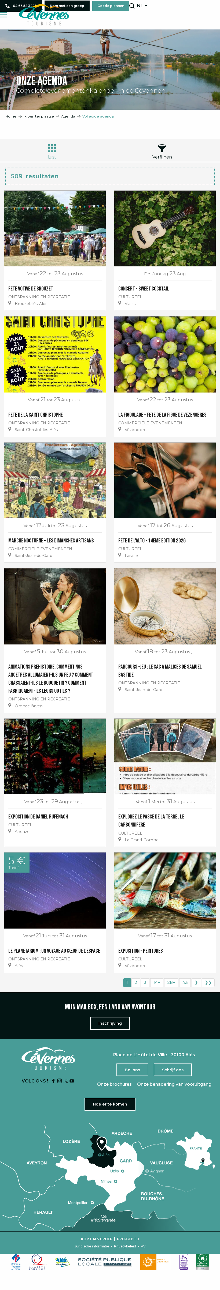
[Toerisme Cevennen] (44, 14)
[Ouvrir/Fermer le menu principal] (3, 14)
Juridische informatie (92, 1246)
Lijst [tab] (52, 157)
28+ (171, 982)
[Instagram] (59, 1081)
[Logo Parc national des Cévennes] (155, 1262)
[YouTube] (72, 1081)
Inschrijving (110, 1023)
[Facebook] (53, 1081)
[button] (131, 6)
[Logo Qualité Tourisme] (38, 1262)
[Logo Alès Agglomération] (62, 1262)
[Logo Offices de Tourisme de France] (16, 1262)
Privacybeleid (125, 1246)
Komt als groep (96, 1239)
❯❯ (208, 982)
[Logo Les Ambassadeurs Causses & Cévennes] (183, 1262)
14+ (156, 982)
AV (143, 1246)
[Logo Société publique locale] (105, 1262)
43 (185, 982)
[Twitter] (65, 1081)
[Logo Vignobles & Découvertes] (202, 1262)
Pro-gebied (128, 1239)
